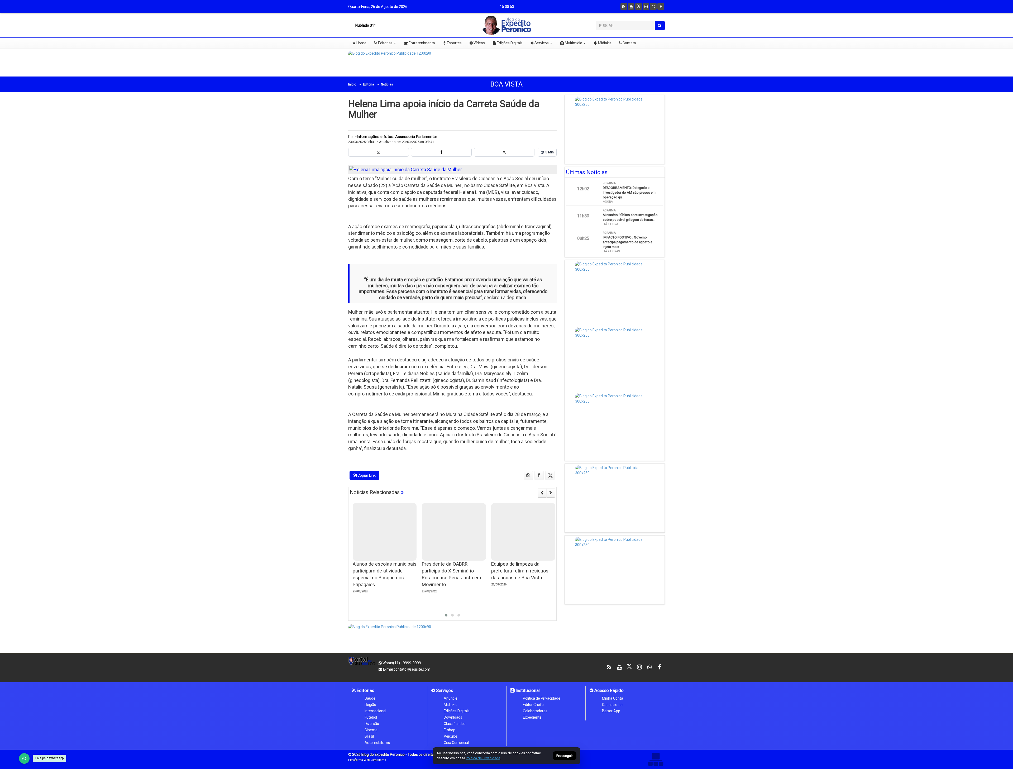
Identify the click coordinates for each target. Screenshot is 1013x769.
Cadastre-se (612, 705)
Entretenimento (421, 43)
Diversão (372, 724)
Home (361, 43)
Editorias (385, 43)
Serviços (541, 43)
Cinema (371, 730)
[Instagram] (646, 6)
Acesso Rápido (608, 690)
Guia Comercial (456, 743)
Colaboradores (535, 711)
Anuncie (450, 698)
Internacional (375, 711)
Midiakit (604, 43)
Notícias (387, 84)
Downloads (453, 717)
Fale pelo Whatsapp (49, 758)
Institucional (527, 690)
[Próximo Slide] (550, 492)
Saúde (370, 698)
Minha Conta (612, 698)
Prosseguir (564, 756)
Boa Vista (506, 84)
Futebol (371, 717)
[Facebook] (660, 6)
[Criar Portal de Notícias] (655, 759)
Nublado (364, 25)
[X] (638, 6)
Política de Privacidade (541, 698)
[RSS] (623, 6)
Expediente (532, 717)
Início (352, 84)
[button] (446, 615)
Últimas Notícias (587, 172)
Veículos (451, 736)
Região (370, 705)
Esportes (454, 43)
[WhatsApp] (24, 758)
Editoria (368, 84)
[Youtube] (631, 6)
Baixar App (611, 711)
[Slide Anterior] (542, 492)
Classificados (455, 724)
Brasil (369, 736)
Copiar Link (366, 475)
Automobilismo (377, 743)
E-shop (449, 730)
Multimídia (573, 43)
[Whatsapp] (653, 6)
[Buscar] (659, 25)
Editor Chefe (533, 705)
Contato (629, 43)
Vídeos (479, 43)
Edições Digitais (509, 43)
